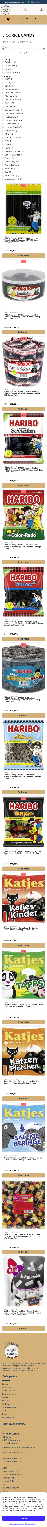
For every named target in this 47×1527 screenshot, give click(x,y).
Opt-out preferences (17, 1524)
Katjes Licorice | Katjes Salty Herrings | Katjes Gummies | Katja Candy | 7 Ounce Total (23, 1159)
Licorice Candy (14, 236)
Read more (23, 255)
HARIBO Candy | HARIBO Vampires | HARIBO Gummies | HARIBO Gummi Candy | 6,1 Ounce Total (22, 853)
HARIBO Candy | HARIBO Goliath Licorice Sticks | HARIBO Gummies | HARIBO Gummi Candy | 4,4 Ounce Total (22, 240)
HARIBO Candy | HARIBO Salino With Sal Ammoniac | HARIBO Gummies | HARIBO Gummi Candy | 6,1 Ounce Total (23, 623)
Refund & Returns (10, 1487)
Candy (6, 236)
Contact (6, 1491)
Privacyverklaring (30, 1524)
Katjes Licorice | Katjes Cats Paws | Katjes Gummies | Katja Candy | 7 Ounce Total (21, 1082)
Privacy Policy (8, 1481)
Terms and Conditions (13, 1474)
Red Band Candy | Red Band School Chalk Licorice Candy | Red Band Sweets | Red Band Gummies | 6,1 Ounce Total (22, 1313)
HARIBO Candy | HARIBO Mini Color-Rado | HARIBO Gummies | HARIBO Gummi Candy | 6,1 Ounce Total (23, 546)
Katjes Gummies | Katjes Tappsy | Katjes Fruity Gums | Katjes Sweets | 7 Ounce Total (23, 1005)
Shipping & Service (11, 1471)
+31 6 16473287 (13, 1458)
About (5, 1467)
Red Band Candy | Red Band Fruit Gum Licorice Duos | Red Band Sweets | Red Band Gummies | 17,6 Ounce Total (23, 1236)
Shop (12, 42)
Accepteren (23, 1518)
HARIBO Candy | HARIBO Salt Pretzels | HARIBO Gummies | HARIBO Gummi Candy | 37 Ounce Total (23, 700)
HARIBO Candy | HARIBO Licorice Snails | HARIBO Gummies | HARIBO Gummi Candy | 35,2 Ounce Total (22, 316)
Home (5, 42)
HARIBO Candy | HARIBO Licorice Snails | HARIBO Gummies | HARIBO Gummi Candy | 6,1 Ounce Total (23, 470)
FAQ (4, 1484)
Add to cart (23, 332)
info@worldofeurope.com (14, 2)
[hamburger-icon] (43, 19)
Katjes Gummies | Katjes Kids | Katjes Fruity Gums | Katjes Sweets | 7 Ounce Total (22, 929)
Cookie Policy (8, 1477)
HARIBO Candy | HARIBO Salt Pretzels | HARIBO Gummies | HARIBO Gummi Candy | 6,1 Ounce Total (23, 776)
